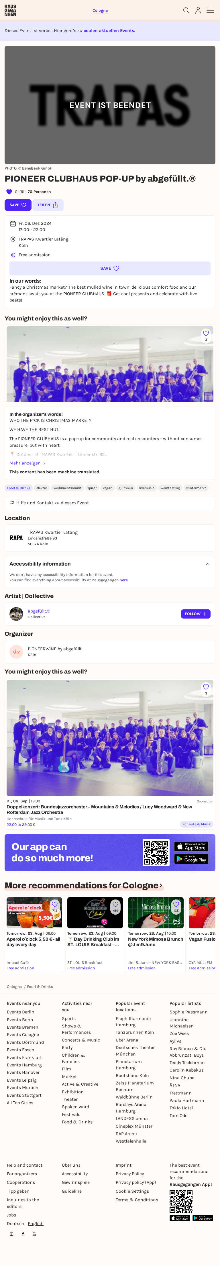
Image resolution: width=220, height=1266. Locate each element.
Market (69, 1076)
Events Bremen (22, 1027)
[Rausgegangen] (10, 10)
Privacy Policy (130, 1173)
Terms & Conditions (137, 1199)
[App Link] (181, 1201)
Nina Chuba (182, 1077)
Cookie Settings (132, 1191)
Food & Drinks (18, 488)
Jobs (11, 1215)
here (123, 580)
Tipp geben (18, 1191)
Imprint (123, 1165)
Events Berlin (20, 1012)
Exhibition (73, 1091)
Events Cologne (23, 1034)
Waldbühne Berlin (134, 1097)
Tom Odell (180, 1115)
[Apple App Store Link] (180, 1218)
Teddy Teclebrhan (187, 1062)
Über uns (71, 1165)
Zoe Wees (179, 1033)
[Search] (186, 10)
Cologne (14, 986)
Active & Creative (80, 1084)
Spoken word (75, 1106)
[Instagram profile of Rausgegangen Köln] (11, 1234)
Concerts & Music (81, 1040)
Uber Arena (127, 1040)
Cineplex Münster (134, 1126)
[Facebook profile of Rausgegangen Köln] (23, 1234)
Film (66, 1069)
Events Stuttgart (24, 1095)
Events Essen (20, 1049)
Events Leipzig (22, 1080)
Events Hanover (23, 1072)
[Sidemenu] (210, 10)
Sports (69, 1018)
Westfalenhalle (131, 1141)
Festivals (71, 1114)
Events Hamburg (24, 1065)
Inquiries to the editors (23, 1203)
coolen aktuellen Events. (109, 30)
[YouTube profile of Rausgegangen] (34, 1234)
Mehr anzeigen (25, 463)
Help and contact (24, 1165)
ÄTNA (175, 1085)
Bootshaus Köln (132, 1075)
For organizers (22, 1173)
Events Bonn (20, 1019)
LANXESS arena (132, 1118)
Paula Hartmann (187, 1100)
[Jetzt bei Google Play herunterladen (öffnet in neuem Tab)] (191, 859)
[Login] (198, 10)
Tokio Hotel (181, 1108)
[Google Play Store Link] (202, 1218)
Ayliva (176, 1041)
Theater (70, 1099)
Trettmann (181, 1093)
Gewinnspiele (76, 1182)
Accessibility (75, 1173)
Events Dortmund (25, 1042)
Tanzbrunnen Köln (135, 1032)
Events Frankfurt (24, 1057)
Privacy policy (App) (136, 1182)
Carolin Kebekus (187, 1070)
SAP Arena (126, 1133)
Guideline (72, 1191)
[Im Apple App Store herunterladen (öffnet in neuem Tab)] (191, 846)
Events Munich (22, 1087)
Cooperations (21, 1182)
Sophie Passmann (189, 1012)
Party (67, 1047)
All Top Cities (20, 1102)
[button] (110, 268)
